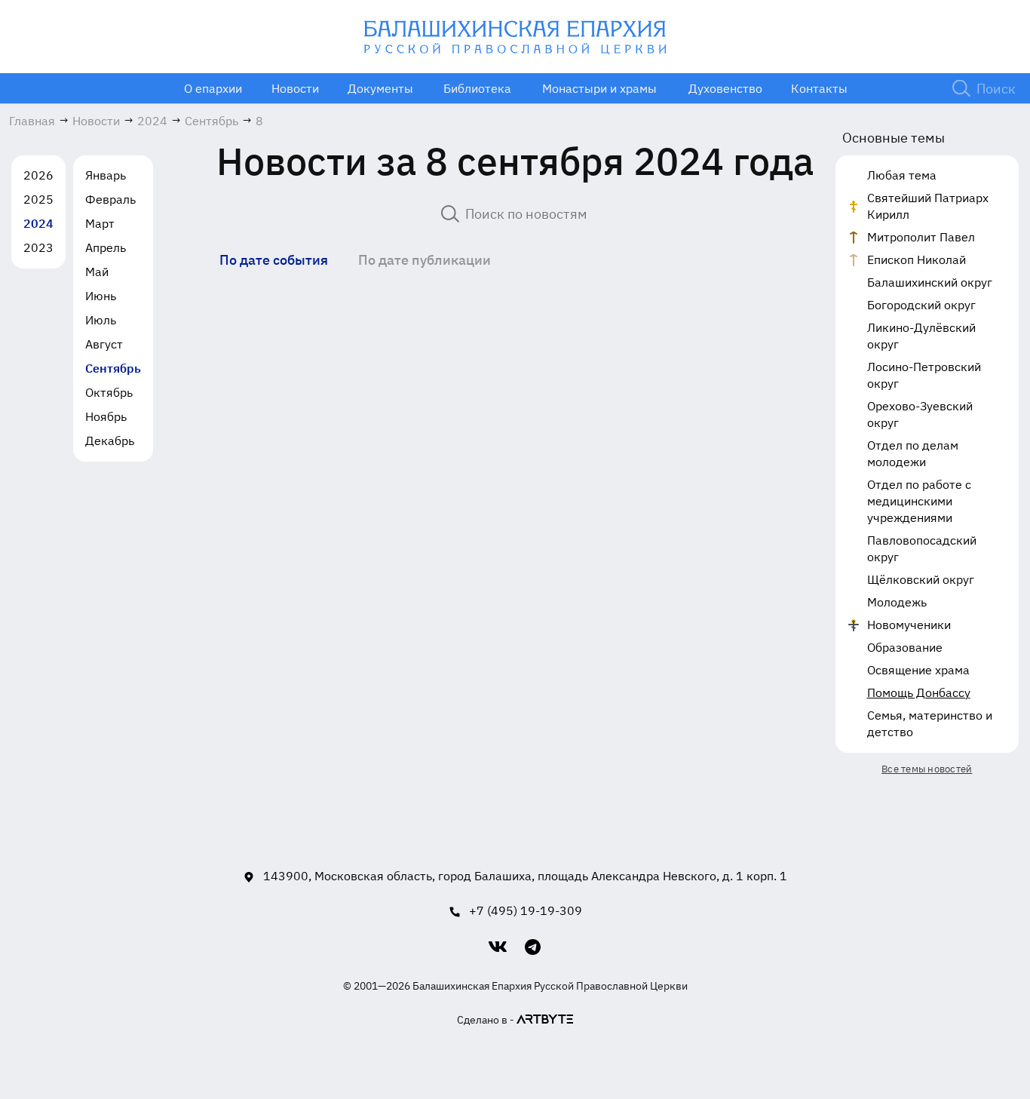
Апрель (105, 247)
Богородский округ (921, 304)
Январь (105, 175)
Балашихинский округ (929, 282)
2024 (38, 223)
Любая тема (902, 175)
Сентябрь (113, 368)
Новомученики (909, 624)
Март (100, 223)
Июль (100, 319)
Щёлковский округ (920, 579)
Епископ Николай (916, 259)
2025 (38, 199)
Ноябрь (106, 416)
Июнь (100, 295)
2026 (38, 175)
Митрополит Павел (921, 236)
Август (104, 343)
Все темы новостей (926, 769)
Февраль (110, 199)
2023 (38, 247)
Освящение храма (918, 669)
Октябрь (109, 392)
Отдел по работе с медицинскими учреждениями (919, 501)
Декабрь (109, 440)
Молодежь (897, 601)
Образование (905, 647)
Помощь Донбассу (918, 692)
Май (97, 271)
